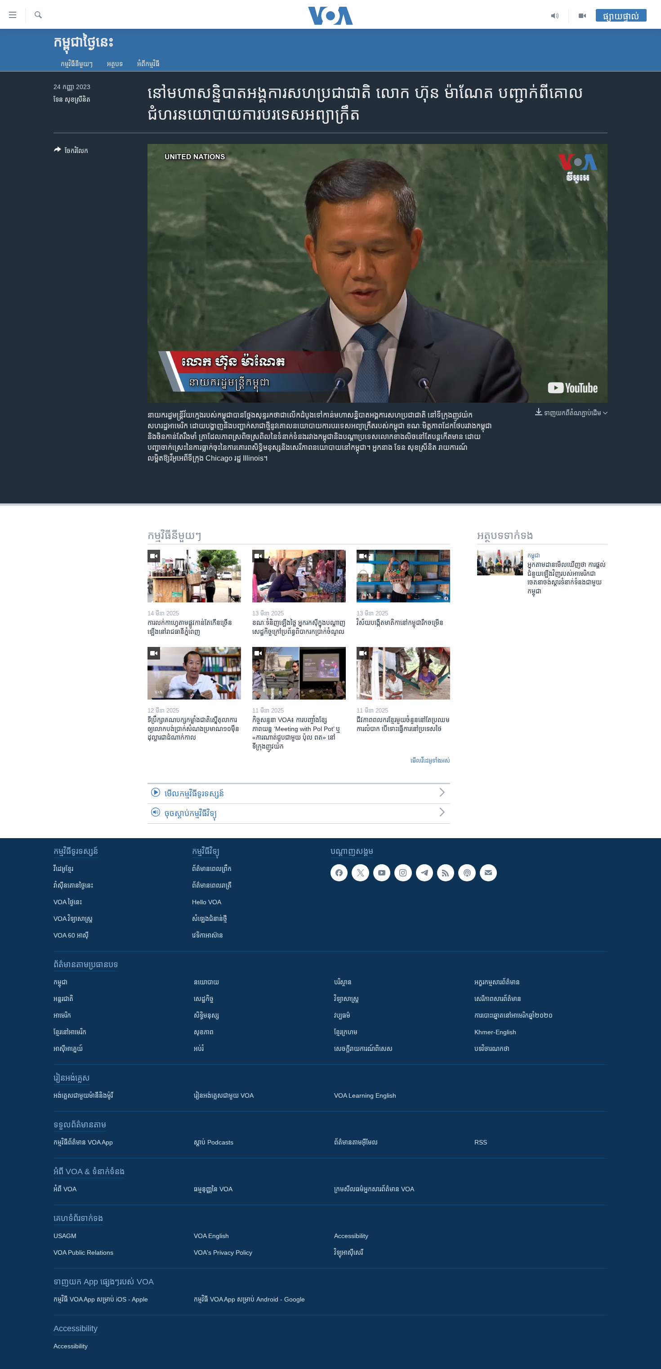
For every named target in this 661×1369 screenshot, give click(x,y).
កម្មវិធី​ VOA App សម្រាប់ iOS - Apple (101, 1299)
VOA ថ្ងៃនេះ (68, 902)
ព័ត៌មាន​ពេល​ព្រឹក (212, 868)
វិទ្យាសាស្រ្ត (346, 998)
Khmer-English (495, 1032)
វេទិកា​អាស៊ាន (207, 935)
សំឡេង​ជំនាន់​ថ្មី (209, 918)
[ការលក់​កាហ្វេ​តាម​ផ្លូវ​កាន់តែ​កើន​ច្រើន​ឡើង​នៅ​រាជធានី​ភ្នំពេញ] (194, 576)
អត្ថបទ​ (115, 63)
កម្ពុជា (533, 555)
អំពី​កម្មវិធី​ (148, 63)
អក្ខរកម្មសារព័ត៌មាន (497, 982)
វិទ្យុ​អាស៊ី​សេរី (348, 1252)
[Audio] (555, 15)
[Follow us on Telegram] (424, 872)
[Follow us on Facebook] (339, 872)
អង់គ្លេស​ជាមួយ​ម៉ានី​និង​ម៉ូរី (83, 1095)
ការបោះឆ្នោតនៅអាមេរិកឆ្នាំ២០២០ (513, 1015)
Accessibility (351, 1235)
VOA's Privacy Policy (223, 1252)
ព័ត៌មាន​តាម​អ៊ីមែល (356, 1142)
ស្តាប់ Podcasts (213, 1142)
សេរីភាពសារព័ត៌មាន (497, 998)
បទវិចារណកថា (491, 1048)
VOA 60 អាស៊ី (71, 935)
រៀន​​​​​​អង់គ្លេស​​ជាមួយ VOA (224, 1095)
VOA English (211, 1235)
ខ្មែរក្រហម (345, 1032)
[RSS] (445, 872)
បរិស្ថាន (343, 982)
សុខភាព (204, 1032)
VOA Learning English (365, 1095)
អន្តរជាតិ (63, 998)
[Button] (71, 152)
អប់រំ (199, 1048)
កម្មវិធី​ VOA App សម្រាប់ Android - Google (249, 1299)
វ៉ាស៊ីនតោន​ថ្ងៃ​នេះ (73, 885)
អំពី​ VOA (65, 1189)
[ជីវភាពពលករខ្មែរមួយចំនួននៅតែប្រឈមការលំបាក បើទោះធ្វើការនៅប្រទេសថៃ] (403, 673)
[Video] (582, 15)
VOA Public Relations (83, 1252)
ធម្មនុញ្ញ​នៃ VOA (213, 1189)
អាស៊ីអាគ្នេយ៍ (68, 1048)
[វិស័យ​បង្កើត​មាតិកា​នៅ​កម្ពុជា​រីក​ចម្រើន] (403, 576)
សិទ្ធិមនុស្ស (206, 1015)
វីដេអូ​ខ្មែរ (63, 868)
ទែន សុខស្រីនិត (72, 99)
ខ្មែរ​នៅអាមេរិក (70, 1032)
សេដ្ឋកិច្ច (204, 998)
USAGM (65, 1235)
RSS (480, 1142)
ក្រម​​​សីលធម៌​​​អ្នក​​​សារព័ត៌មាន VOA (374, 1189)
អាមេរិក (62, 1015)
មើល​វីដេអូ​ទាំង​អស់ (430, 760)
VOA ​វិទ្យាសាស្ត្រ (73, 918)
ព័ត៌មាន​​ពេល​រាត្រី (212, 885)
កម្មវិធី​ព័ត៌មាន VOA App (83, 1142)
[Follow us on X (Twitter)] (360, 872)
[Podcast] (466, 872)
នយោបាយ (206, 982)
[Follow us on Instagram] (402, 872)
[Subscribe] (488, 872)
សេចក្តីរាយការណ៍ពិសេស (363, 1048)
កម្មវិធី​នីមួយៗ (77, 63)
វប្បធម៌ (342, 1015)
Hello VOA (206, 902)
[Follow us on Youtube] (381, 872)
